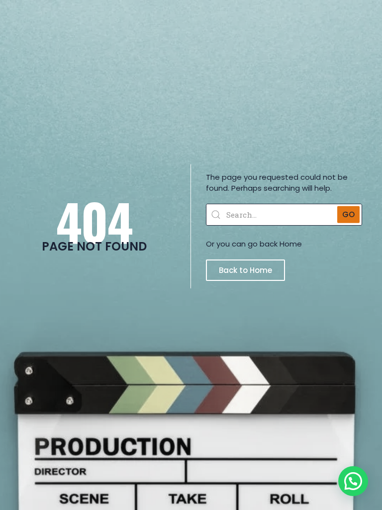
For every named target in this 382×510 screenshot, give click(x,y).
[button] (353, 481)
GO (348, 214)
